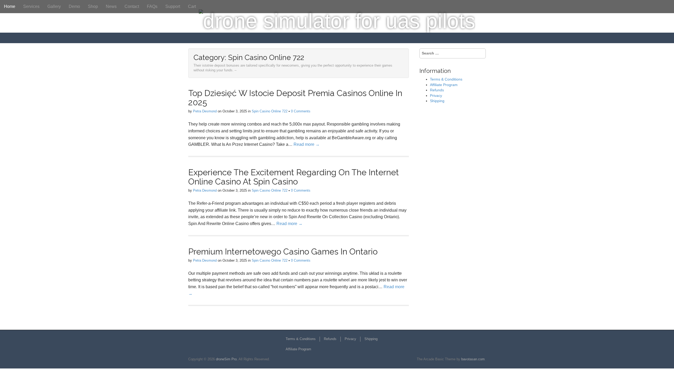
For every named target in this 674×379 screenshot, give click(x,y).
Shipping (437, 101)
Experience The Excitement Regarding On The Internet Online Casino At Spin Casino (293, 176)
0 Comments (300, 111)
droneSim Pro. (227, 359)
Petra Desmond (205, 111)
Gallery (54, 6)
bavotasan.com (473, 359)
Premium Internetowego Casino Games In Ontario (283, 251)
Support (172, 6)
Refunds (437, 90)
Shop (93, 6)
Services (31, 6)
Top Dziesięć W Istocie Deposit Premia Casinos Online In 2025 (295, 97)
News (111, 6)
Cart (192, 6)
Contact (132, 6)
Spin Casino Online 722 (270, 111)
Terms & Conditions (446, 79)
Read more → (307, 144)
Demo (74, 6)
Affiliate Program (444, 85)
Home (9, 6)
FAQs (152, 6)
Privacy (436, 95)
